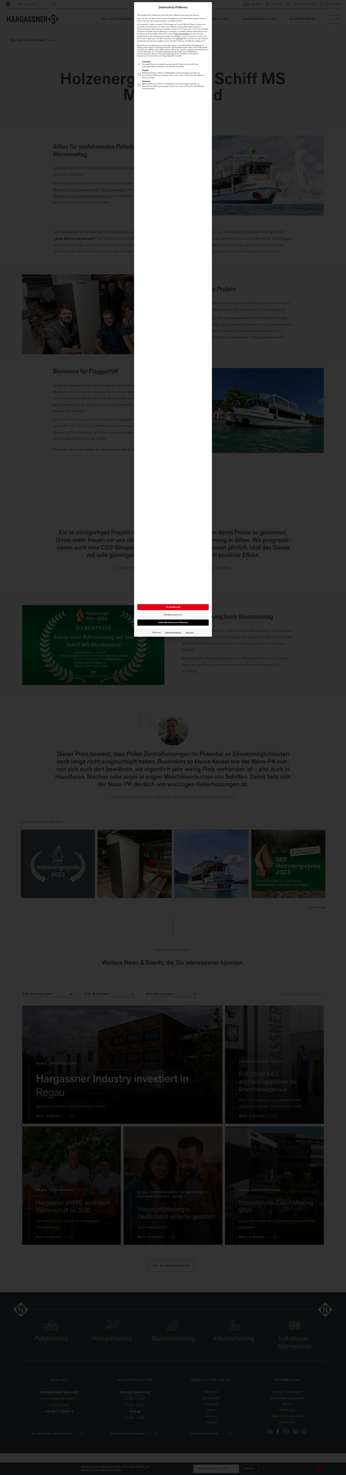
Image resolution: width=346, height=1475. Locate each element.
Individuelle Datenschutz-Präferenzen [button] (173, 623)
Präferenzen (156, 632)
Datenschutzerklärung (182, 34)
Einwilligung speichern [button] (173, 615)
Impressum (190, 632)
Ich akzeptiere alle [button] (173, 607)
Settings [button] (179, 38)
